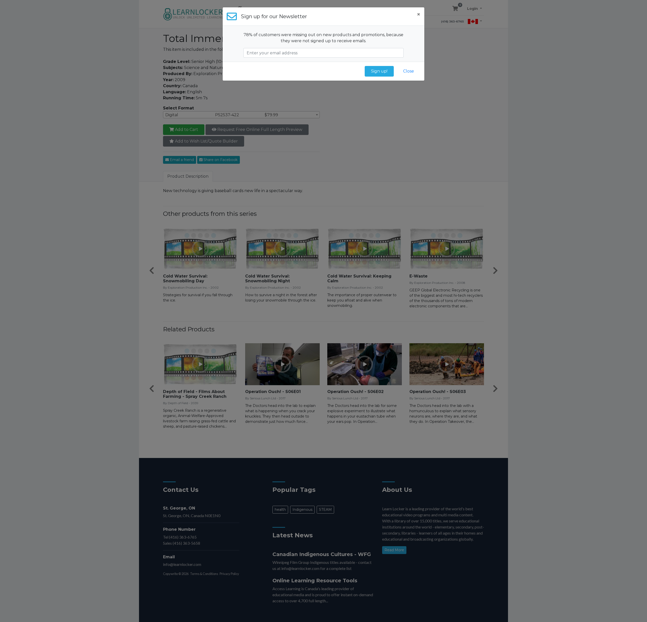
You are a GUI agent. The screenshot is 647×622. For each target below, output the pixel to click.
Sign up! (379, 71)
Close (408, 71)
